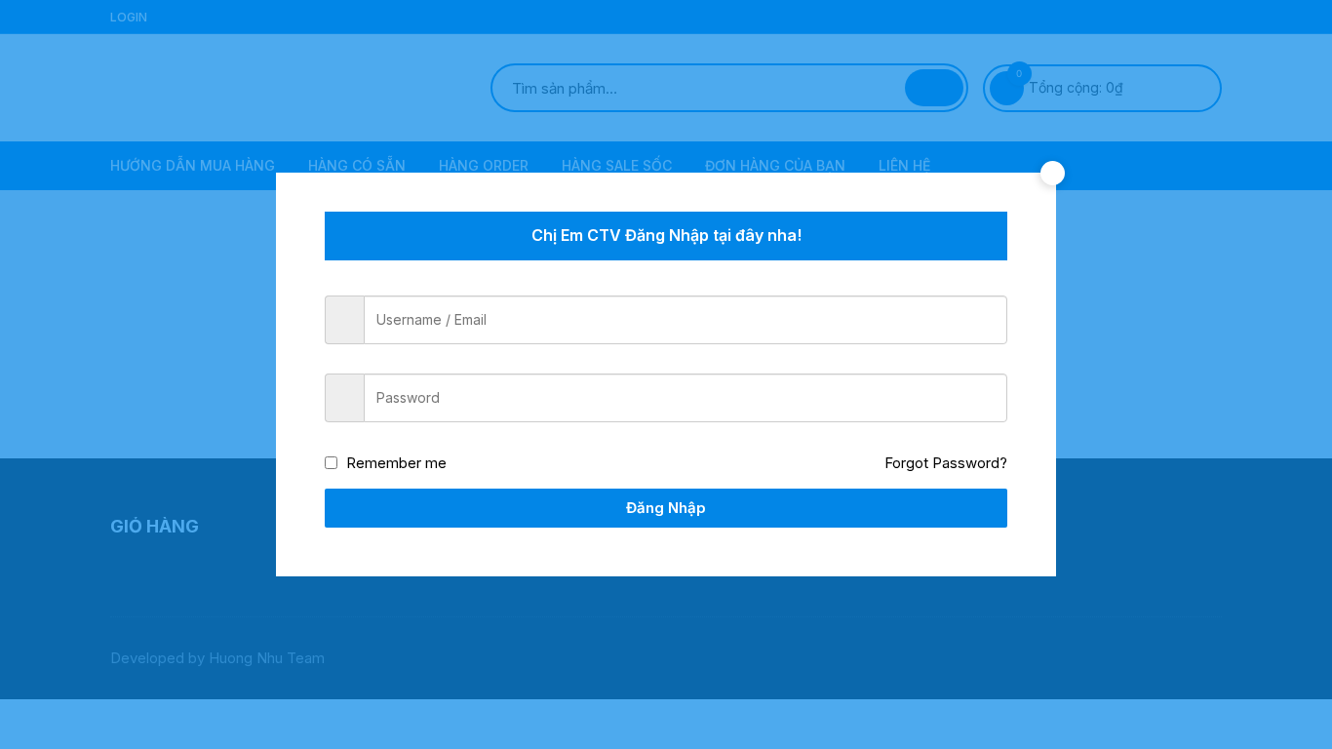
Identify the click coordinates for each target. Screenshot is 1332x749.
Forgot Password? (945, 462)
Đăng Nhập (666, 507)
